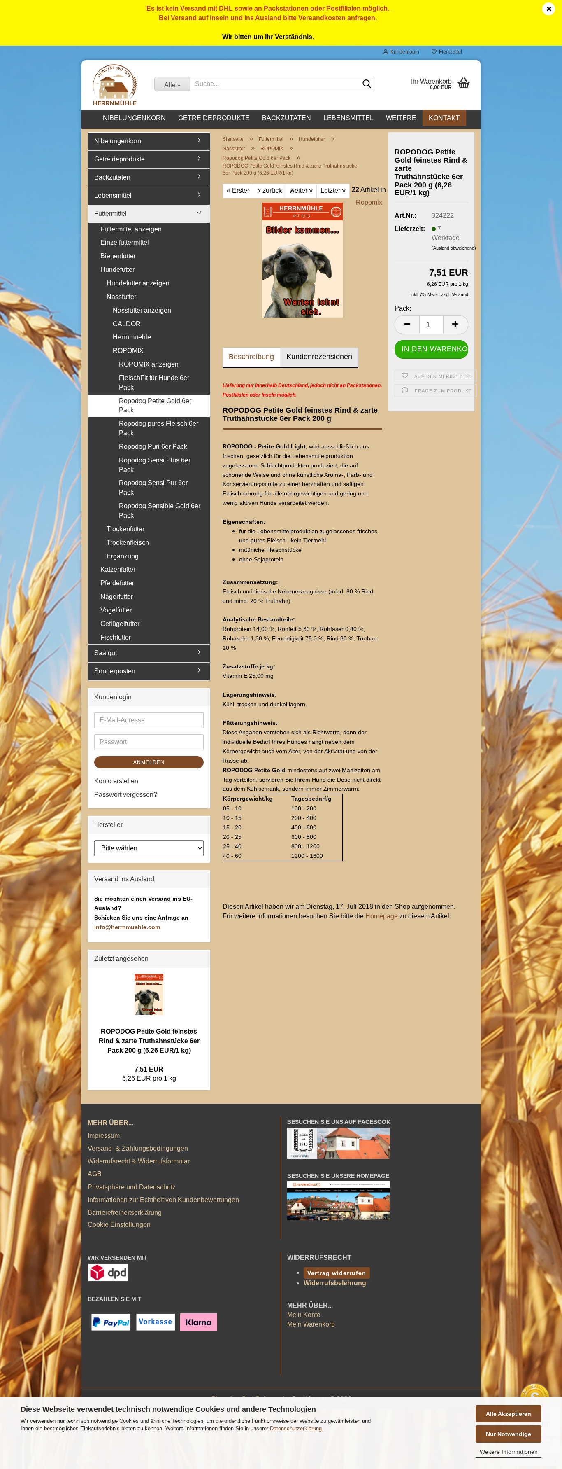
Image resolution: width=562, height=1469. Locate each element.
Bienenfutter (118, 255)
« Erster (238, 190)
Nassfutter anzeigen (142, 310)
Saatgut (105, 652)
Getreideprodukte (214, 117)
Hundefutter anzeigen (138, 283)
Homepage (381, 916)
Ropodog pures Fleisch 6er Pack (158, 428)
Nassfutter (121, 296)
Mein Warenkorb (311, 1324)
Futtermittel (110, 213)
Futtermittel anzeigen (131, 229)
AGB (95, 1173)
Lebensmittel (348, 117)
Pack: (403, 308)
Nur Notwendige (508, 1434)
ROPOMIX (128, 350)
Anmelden (149, 762)
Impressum (104, 1135)
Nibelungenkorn (134, 117)
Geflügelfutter (119, 623)
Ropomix (369, 202)
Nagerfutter (116, 596)
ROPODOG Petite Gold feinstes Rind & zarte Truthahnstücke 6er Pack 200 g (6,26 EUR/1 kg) (149, 1041)
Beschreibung (251, 357)
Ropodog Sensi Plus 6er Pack (154, 465)
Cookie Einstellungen (119, 1224)
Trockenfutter (125, 528)
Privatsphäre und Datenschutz (132, 1187)
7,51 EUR (149, 1069)
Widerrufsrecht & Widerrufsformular (139, 1161)
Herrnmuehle (132, 337)
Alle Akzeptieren (508, 1414)
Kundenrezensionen (319, 357)
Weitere (401, 117)
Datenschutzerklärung (296, 1428)
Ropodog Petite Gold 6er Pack (155, 405)
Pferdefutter (117, 582)
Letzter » (333, 190)
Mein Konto (303, 1314)
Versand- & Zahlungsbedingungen (138, 1148)
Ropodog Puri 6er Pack (153, 446)
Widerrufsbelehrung (335, 1283)
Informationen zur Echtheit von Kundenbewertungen (163, 1199)
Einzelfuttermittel (124, 242)
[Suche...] (366, 84)
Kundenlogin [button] (403, 52)
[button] (407, 324)
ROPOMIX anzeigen (149, 364)
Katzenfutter (117, 569)
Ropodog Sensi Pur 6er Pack (153, 487)
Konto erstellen (116, 781)
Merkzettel (449, 52)
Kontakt (444, 117)
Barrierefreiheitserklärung (125, 1212)
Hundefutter (117, 269)
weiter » (301, 190)
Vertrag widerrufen (336, 1273)
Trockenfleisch (128, 542)
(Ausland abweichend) (454, 247)
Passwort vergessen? (125, 794)
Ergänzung (123, 556)
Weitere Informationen (509, 1451)
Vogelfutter (116, 610)
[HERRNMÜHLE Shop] (115, 85)
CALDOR (127, 323)
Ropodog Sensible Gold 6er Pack (159, 510)
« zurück (269, 190)
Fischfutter (115, 637)
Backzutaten (286, 117)
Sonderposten (114, 671)
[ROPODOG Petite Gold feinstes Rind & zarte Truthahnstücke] (302, 259)
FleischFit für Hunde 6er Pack (154, 382)
